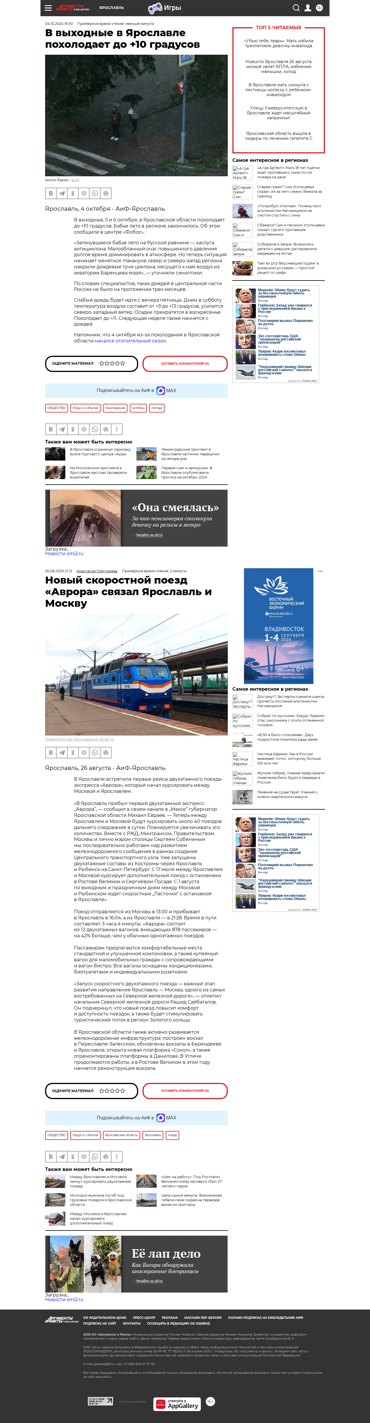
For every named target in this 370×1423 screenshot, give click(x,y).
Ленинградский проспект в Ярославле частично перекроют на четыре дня (190, 454)
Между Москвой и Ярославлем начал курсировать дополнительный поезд (98, 1218)
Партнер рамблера (133, 1401)
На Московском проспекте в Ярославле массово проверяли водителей (98, 472)
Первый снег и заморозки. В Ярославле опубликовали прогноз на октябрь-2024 (186, 472)
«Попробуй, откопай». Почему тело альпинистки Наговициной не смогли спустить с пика (289, 210)
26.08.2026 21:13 (58, 571)
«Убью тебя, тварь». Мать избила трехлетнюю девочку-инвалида (278, 43)
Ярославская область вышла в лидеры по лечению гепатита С (278, 136)
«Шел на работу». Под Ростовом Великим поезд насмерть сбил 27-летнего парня (192, 1181)
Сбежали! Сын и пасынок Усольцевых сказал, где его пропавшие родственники (291, 229)
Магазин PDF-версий (202, 1318)
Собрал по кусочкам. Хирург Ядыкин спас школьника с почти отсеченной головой (290, 720)
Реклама (170, 1318)
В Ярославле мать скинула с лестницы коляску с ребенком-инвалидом (278, 89)
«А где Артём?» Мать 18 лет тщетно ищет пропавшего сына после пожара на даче (288, 172)
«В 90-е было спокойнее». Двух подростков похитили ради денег (287, 737)
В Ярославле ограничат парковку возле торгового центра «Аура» (100, 451)
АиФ (75, 180)
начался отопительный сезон (130, 341)
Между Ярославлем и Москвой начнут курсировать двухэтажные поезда (100, 1181)
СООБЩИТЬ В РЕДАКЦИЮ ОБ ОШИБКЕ (178, 1323)
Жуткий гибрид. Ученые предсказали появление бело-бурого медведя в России (291, 777)
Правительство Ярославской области (79, 739)
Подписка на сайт (99, 1323)
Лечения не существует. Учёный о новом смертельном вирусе (287, 794)
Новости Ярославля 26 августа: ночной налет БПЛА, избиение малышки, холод (278, 66)
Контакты (131, 1323)
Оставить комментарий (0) (185, 364)
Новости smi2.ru (64, 553)
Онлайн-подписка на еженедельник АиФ (265, 1318)
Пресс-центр (144, 1318)
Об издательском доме (104, 1318)
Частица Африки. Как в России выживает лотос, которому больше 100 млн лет (289, 758)
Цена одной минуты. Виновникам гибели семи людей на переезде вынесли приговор (191, 1200)
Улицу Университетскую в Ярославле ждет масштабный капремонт (278, 113)
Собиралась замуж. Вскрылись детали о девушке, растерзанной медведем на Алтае (287, 249)
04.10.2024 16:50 (59, 23)
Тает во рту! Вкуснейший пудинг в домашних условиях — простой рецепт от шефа (288, 268)
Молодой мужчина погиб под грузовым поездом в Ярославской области (101, 1200)
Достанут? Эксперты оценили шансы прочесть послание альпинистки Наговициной (290, 701)
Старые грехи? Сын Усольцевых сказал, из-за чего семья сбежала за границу (289, 191)
